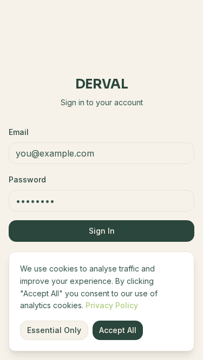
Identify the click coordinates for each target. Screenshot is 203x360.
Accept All (117, 330)
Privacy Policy (112, 305)
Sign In (102, 230)
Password (27, 179)
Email (19, 132)
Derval (101, 84)
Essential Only (54, 330)
